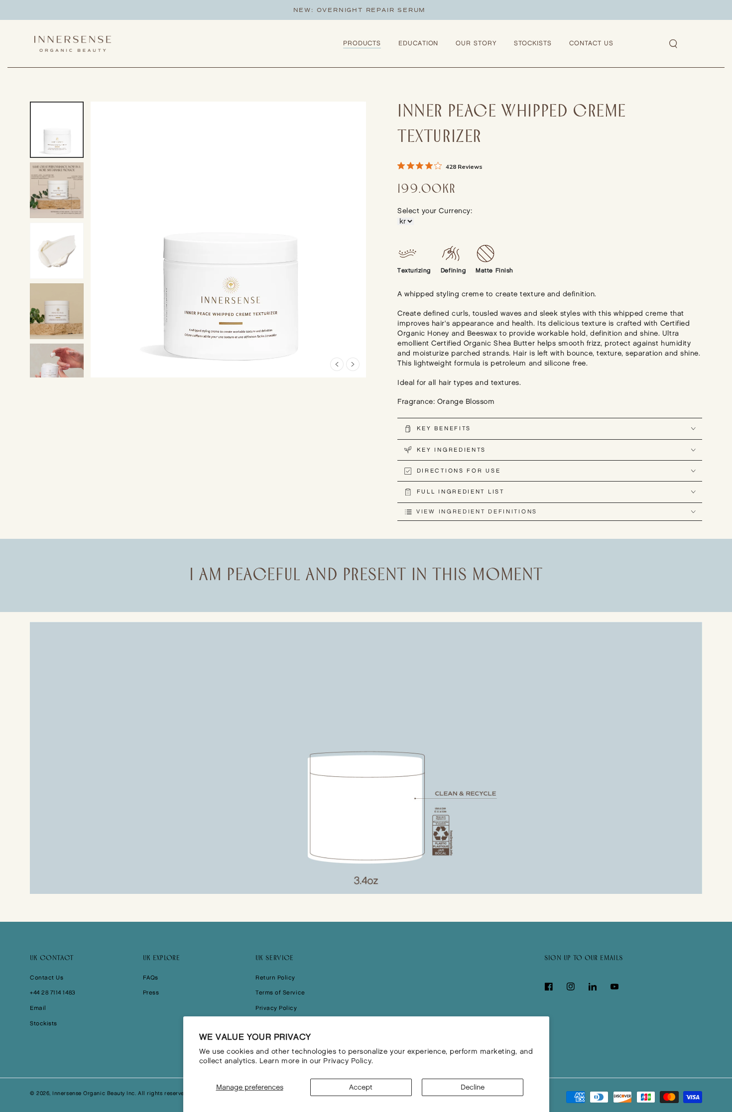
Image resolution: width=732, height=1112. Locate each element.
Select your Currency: (434, 211)
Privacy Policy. (348, 1061)
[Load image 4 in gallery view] (57, 311)
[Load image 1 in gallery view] (57, 130)
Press (151, 992)
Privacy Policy (276, 1008)
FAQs (150, 978)
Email (38, 1008)
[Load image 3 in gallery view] (57, 251)
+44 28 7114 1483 (53, 992)
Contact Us (46, 978)
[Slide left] (337, 364)
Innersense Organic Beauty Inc (93, 1093)
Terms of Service (280, 992)
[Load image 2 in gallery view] (57, 190)
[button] (674, 44)
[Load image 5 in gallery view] (57, 372)
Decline (473, 1087)
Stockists (43, 1023)
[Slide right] (353, 364)
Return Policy (275, 978)
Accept (360, 1087)
